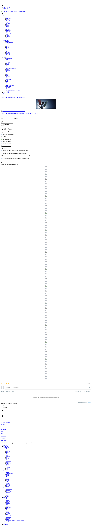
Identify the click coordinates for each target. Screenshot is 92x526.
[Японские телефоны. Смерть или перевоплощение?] (46, 150)
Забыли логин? (7, 128)
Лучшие (8, 391)
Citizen (8, 59)
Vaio (7, 37)
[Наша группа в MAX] (46, 141)
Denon (7, 46)
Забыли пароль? (7, 129)
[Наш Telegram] (46, 136)
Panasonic (8, 30)
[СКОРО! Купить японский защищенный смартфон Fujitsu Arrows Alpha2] (46, 104)
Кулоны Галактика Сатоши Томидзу (15, 520)
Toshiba (8, 36)
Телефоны (6, 17)
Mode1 (8, 25)
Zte (7, 39)
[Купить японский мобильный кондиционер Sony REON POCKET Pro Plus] (46, 113)
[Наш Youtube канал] (46, 146)
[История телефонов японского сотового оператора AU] (46, 158)
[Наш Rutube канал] (46, 143)
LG (7, 24)
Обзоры (5, 67)
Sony (7, 35)
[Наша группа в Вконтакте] (46, 134)
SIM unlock (3, 436)
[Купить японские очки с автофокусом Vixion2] (46, 111)
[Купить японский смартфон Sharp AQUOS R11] (46, 97)
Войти (2, 125)
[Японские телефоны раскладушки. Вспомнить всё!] (46, 153)
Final (7, 47)
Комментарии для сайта (84, 402)
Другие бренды (10, 85)
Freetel (8, 20)
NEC (7, 26)
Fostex (8, 48)
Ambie (7, 41)
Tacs (7, 65)
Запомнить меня (6, 124)
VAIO (7, 84)
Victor (7, 56)
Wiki (4, 93)
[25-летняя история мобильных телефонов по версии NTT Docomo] (46, 155)
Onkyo (7, 29)
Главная (5, 445)
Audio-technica (9, 42)
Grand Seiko (9, 60)
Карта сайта (4, 440)
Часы (4, 57)
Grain (7, 50)
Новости (5, 15)
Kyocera (8, 23)
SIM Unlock (6, 92)
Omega (8, 62)
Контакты (5, 95)
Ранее (13, 391)
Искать (15, 118)
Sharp (7, 34)
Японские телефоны (11, 68)
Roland (8, 54)
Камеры (8, 87)
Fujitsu (7, 22)
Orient (7, 63)
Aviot (7, 43)
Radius (8, 53)
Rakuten (8, 31)
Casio (7, 19)
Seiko (7, 64)
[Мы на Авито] (46, 148)
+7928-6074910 (7, 7)
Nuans (7, 28)
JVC (7, 51)
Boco (7, 45)
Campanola (9, 58)
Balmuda (8, 18)
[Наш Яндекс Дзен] (46, 139)
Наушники (5, 40)
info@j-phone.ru (7, 8)
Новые (2, 391)
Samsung (8, 33)
